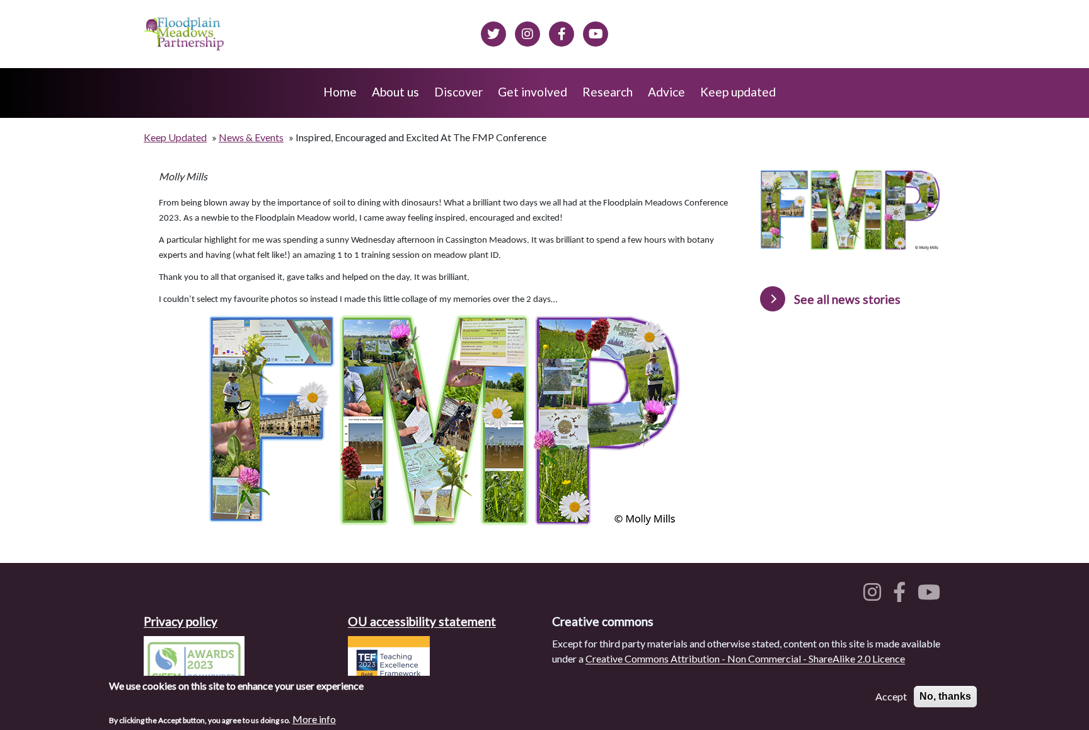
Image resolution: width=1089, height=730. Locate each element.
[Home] (185, 34)
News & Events (251, 137)
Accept (891, 696)
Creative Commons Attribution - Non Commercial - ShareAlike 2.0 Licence (745, 658)
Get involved (532, 91)
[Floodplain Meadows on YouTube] (595, 32)
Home (340, 91)
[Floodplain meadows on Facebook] (561, 32)
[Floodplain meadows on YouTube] (931, 595)
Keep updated (738, 91)
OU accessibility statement (422, 621)
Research (607, 91)
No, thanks (945, 696)
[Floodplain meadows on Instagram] (527, 32)
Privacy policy (180, 621)
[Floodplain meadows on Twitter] (493, 32)
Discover (458, 91)
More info (314, 718)
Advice (666, 91)
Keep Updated (175, 137)
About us (395, 91)
